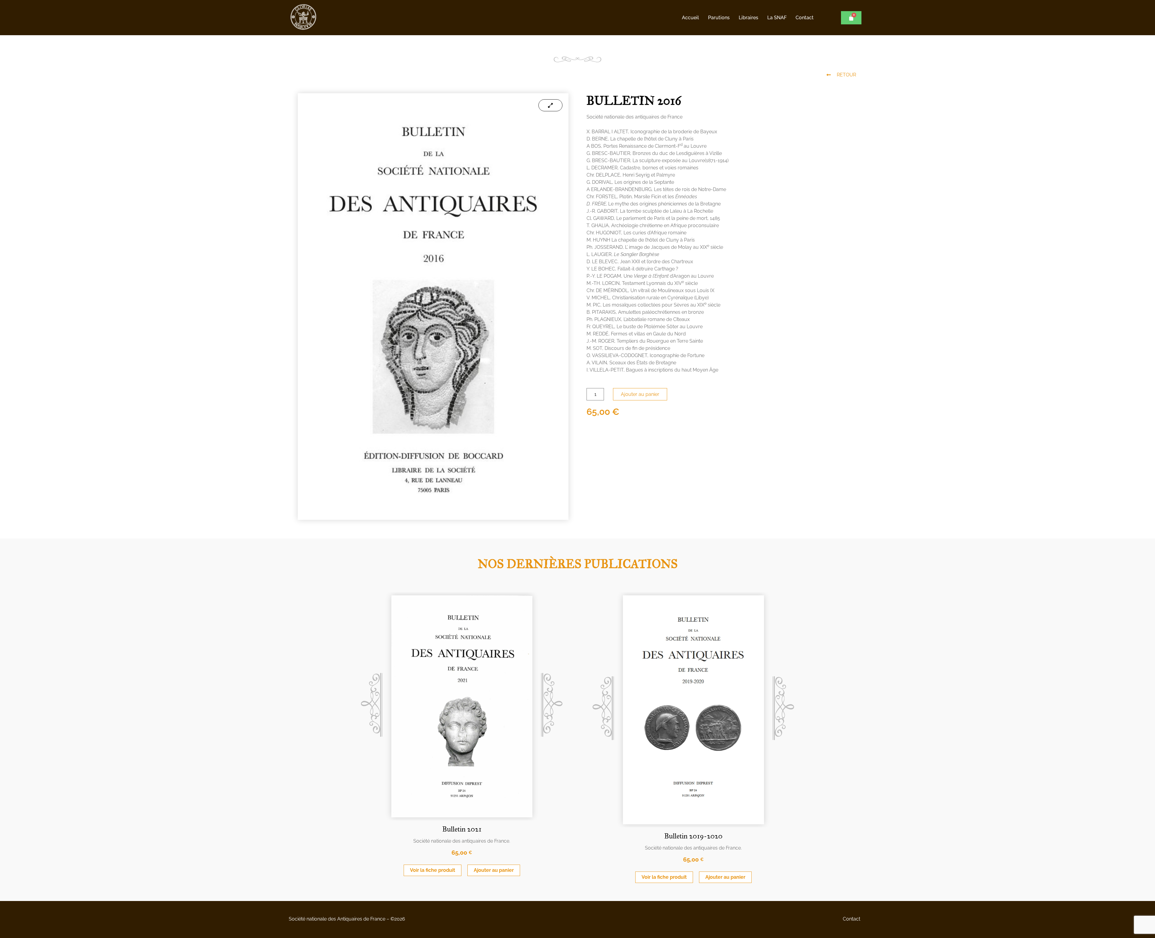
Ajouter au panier (640, 394)
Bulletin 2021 (462, 829)
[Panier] (851, 17)
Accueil (690, 17)
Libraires (748, 17)
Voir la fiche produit (432, 870)
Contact (805, 17)
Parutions (719, 17)
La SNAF (777, 17)
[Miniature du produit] (550, 105)
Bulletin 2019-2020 (693, 836)
